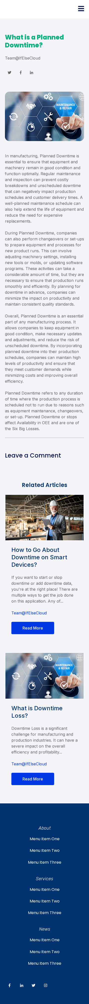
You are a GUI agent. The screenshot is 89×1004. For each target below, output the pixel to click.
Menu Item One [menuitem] (45, 839)
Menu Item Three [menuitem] (44, 862)
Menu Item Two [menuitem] (45, 850)
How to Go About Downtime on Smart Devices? (39, 557)
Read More (32, 628)
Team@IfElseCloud (22, 58)
